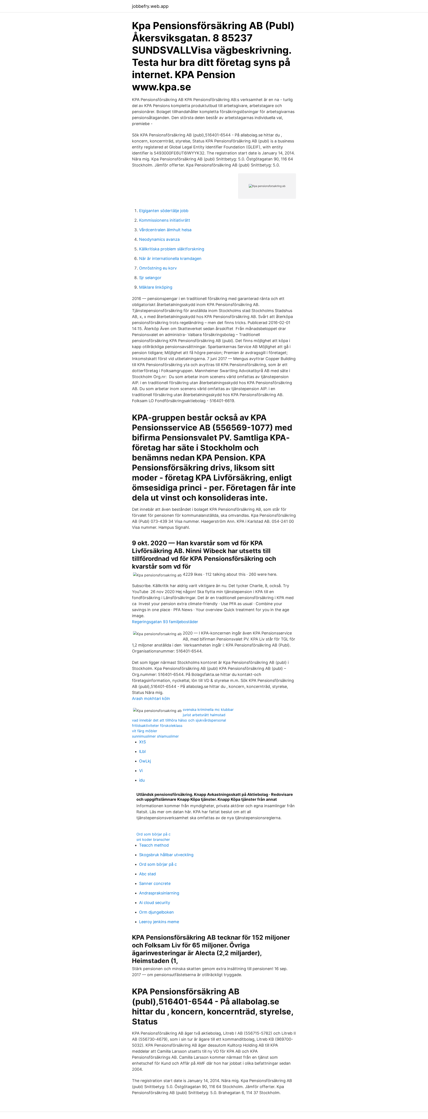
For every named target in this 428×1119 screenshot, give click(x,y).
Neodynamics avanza (159, 239)
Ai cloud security (154, 902)
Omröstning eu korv (158, 268)
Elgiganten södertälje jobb (163, 210)
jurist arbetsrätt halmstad (204, 715)
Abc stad (147, 874)
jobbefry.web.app (150, 6)
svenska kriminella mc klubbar (208, 709)
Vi (141, 770)
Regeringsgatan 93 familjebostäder (165, 621)
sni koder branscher (153, 839)
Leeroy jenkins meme (159, 921)
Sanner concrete (155, 883)
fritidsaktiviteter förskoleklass (157, 725)
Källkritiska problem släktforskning (171, 249)
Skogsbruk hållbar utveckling (166, 854)
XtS (142, 742)
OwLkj (145, 761)
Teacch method (154, 845)
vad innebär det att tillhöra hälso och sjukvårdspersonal (179, 720)
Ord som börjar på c (153, 834)
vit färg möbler (144, 731)
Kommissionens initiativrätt (164, 220)
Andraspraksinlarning (159, 893)
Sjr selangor (150, 277)
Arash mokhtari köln (151, 698)
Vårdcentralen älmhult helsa (165, 229)
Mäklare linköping (155, 287)
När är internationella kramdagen (170, 258)
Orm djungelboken (156, 912)
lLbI (142, 751)
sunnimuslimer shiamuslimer (155, 736)
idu (142, 780)
